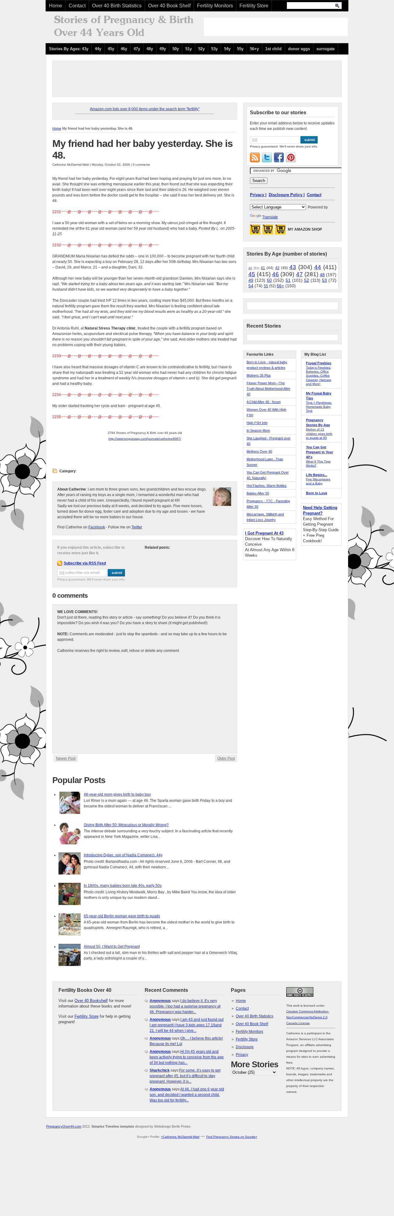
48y (150, 48)
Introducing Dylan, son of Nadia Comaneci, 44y (123, 855)
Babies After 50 (258, 493)
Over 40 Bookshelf (91, 1000)
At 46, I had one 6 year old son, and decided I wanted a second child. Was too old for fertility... (187, 1094)
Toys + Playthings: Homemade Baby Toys (319, 406)
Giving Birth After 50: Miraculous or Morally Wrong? (126, 825)
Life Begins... (316, 475)
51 (288, 280)
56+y (254, 48)
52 (306, 280)
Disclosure (245, 1047)
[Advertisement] (276, 27)
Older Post (226, 758)
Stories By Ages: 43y (68, 48)
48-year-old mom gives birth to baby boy (117, 794)
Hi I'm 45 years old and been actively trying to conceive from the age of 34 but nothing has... (187, 1057)
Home (55, 5)
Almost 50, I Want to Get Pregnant (112, 946)
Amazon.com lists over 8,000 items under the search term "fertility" (144, 109)
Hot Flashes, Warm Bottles (267, 485)
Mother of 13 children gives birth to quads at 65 (319, 433)
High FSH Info (257, 423)
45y (111, 48)
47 (299, 274)
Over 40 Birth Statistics (117, 5)
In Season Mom (258, 430)
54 (250, 285)
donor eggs (299, 48)
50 (269, 280)
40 (250, 268)
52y (201, 48)
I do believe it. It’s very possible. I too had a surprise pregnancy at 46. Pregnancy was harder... (185, 1006)
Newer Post (65, 758)
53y (214, 48)
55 (266, 286)
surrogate (325, 48)
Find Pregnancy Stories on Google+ (231, 1136)
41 (263, 268)
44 (317, 267)
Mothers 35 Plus (259, 375)
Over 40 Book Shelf (169, 5)
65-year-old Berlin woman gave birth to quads (122, 916)
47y (137, 48)
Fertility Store (253, 5)
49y (162, 48)
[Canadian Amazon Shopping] (268, 231)
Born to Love (316, 493)
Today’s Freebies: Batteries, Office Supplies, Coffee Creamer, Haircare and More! (318, 376)
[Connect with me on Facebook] (279, 157)
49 (250, 280)
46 (275, 274)
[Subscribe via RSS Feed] (255, 157)
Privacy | (258, 194)
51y (188, 48)
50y (175, 48)
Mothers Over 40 (259, 451)
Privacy (242, 1054)
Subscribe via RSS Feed (85, 563)
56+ (280, 285)
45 (251, 274)
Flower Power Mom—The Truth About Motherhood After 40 (268, 388)
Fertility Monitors (215, 5)
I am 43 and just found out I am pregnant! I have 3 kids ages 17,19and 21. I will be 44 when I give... (186, 1025)
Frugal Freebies (318, 363)
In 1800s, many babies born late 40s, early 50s (123, 885)
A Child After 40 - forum (264, 402)
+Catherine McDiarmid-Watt (180, 1136)
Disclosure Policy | (287, 194)
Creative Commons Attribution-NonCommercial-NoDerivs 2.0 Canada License (307, 1017)
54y (227, 48)
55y (240, 48)
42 (277, 268)
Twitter (136, 527)
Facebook (96, 527)
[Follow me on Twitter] (267, 157)
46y (124, 48)
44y (98, 48)
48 (322, 274)
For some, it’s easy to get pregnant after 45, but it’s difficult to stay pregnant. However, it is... (185, 1076)
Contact (77, 5)
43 (292, 267)
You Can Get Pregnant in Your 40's (319, 452)
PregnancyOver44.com (63, 1126)
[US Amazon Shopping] (255, 231)
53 (324, 280)
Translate (270, 217)
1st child (273, 48)
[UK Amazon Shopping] (280, 231)
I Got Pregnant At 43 (264, 533)
